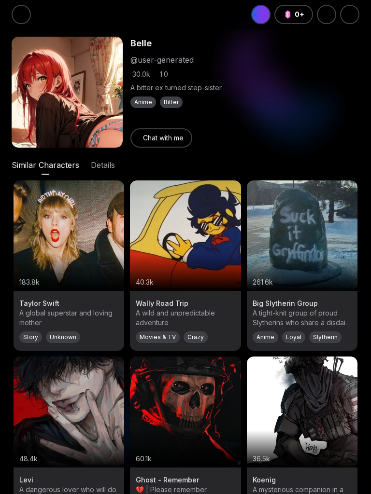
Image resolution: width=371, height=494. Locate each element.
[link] (161, 138)
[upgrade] (261, 14)
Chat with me (163, 138)
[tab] (45, 165)
